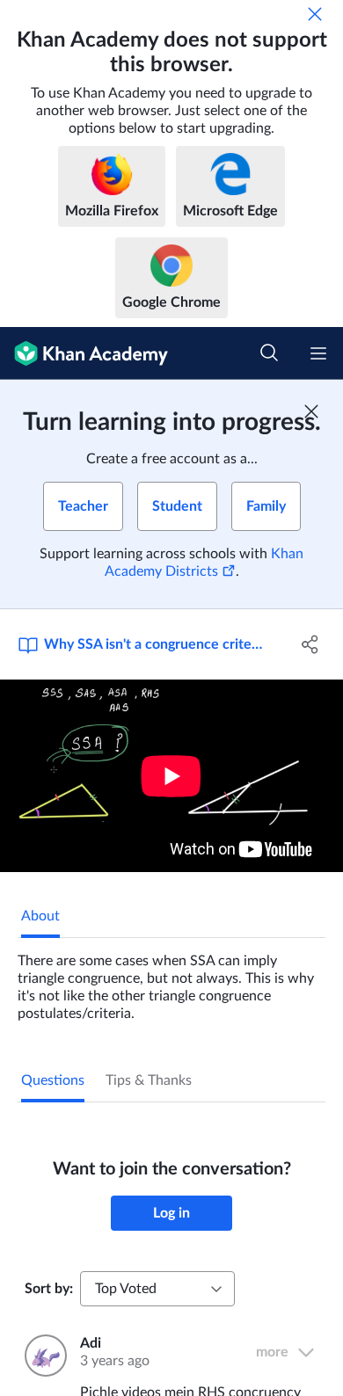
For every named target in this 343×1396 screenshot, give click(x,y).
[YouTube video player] (171, 776)
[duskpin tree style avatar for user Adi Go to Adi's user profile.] (42, 1355)
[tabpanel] (171, 980)
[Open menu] (318, 353)
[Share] (310, 644)
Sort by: (49, 1289)
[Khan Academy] (84, 353)
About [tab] (40, 916)
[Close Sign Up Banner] (311, 411)
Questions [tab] (52, 1080)
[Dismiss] (315, 14)
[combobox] (157, 1288)
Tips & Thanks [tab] (149, 1080)
